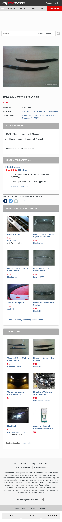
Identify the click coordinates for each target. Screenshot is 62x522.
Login (56, 3)
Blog (23, 8)
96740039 (25, 186)
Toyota (37, 482)
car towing (11, 478)
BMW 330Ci (27, 118)
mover (27, 493)
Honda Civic (38, 243)
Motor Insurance (23, 467)
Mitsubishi (28, 485)
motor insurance (28, 478)
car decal (46, 475)
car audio (18, 487)
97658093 (15, 186)
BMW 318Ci (27, 115)
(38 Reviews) (22, 170)
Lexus (22, 485)
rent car (21, 475)
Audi (53, 482)
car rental (10, 487)
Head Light (53, 111)
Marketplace (40, 467)
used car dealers (28, 487)
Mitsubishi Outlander (41, 401)
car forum (32, 473)
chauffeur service (38, 493)
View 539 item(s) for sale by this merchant (25, 320)
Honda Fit (37, 311)
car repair (38, 475)
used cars (25, 480)
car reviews (50, 480)
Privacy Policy (20, 508)
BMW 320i (11, 241)
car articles (41, 480)
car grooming (29, 475)
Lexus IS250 (38, 277)
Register (49, 3)
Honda (42, 482)
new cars (33, 480)
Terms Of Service (37, 508)
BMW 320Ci (39, 115)
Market (54, 8)
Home (15, 463)
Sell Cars (37, 8)
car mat (18, 478)
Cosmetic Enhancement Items (35, 111)
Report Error (23, 201)
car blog (48, 487)
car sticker (51, 490)
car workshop (40, 487)
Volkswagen (15, 485)
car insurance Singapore (37, 490)
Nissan (48, 482)
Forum (11, 8)
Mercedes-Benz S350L (16, 432)
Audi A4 (10, 309)
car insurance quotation (20, 490)
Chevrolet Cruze (14, 367)
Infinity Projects (12, 167)
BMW (36, 118)
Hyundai (7, 485)
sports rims (14, 475)
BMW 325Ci (51, 115)
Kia (56, 482)
